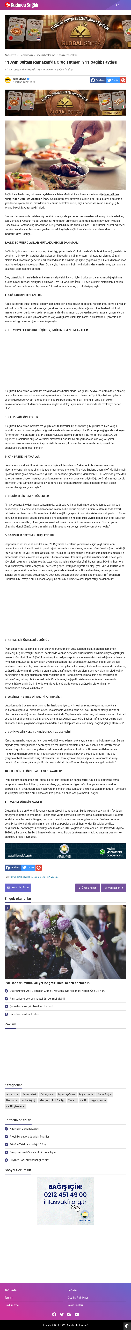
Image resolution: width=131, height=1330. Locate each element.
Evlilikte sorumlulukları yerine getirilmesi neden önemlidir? (47, 983)
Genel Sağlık (16, 877)
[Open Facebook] (54, 1314)
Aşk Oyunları (47, 1094)
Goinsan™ (83, 1325)
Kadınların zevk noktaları (24, 1014)
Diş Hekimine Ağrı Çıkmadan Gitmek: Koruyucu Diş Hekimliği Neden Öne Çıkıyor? (57, 990)
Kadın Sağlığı (28, 1100)
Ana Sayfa (11, 1290)
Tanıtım (9, 1297)
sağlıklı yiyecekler (50, 877)
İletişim (72, 1290)
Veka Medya (19, 79)
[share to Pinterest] (123, 80)
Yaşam (72, 1100)
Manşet (44, 1100)
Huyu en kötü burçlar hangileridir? (29, 1160)
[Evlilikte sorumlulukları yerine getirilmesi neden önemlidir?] (65, 942)
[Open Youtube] (77, 1314)
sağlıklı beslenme (32, 877)
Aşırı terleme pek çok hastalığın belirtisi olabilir (38, 998)
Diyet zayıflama (66, 1094)
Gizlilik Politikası (78, 1297)
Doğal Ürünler (86, 1094)
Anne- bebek (29, 1094)
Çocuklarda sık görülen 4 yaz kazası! (31, 1006)
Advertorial (12, 1094)
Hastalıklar (12, 1100)
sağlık (83, 1100)
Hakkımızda (12, 1305)
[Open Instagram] (69, 1314)
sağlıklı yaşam (98, 1100)
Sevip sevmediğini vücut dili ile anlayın (33, 1152)
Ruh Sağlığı (58, 1100)
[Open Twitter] (62, 1314)
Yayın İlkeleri (75, 1305)
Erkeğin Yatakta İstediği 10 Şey (28, 1144)
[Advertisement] (65, 361)
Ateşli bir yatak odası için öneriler (29, 1136)
